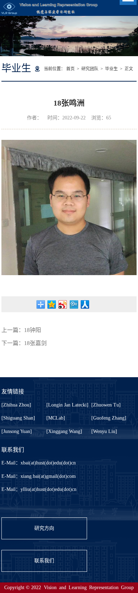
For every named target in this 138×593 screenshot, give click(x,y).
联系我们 (44, 560)
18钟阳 (32, 330)
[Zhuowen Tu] (106, 405)
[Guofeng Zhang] (108, 418)
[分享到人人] (84, 304)
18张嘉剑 (35, 343)
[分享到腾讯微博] (73, 304)
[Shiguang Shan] (18, 418)
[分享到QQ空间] (51, 304)
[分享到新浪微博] (62, 304)
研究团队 (89, 68)
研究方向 (44, 528)
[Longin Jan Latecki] (67, 405)
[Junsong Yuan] (16, 431)
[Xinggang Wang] (64, 431)
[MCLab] (55, 418)
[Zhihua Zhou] (16, 405)
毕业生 (111, 68)
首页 (70, 68)
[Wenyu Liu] (104, 431)
